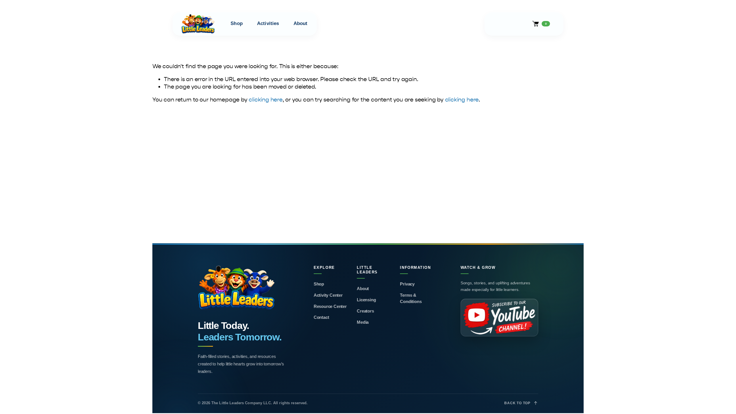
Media (363, 322)
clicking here (265, 99)
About (301, 23)
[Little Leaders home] (242, 287)
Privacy (407, 283)
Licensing (366, 299)
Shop (237, 23)
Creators (365, 310)
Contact (321, 317)
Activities (268, 23)
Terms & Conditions (410, 298)
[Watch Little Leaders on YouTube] (499, 317)
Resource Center (330, 306)
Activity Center (328, 295)
